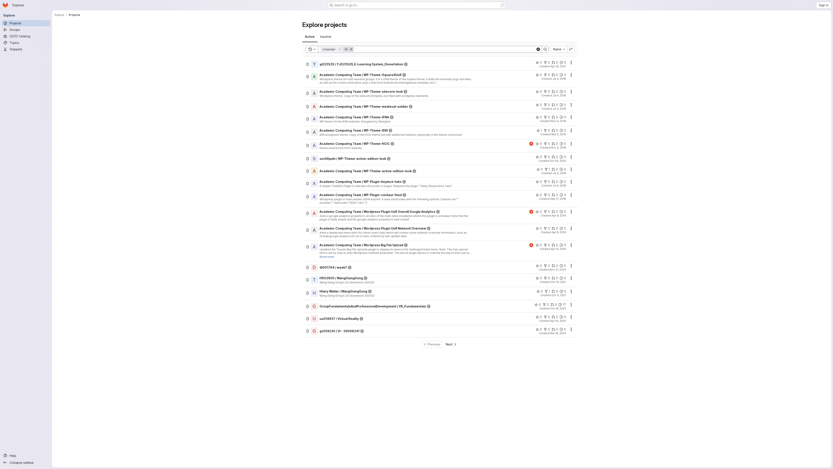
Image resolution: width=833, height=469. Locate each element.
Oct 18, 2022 (558, 308)
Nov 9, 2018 (558, 121)
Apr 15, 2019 (558, 249)
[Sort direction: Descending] (571, 49)
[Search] (545, 49)
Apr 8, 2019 (559, 232)
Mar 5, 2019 (558, 134)
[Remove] (351, 49)
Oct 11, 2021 (558, 295)
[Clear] (538, 49)
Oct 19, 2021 (558, 282)
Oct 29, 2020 (558, 160)
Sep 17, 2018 (558, 198)
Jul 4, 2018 (559, 78)
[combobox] (558, 49)
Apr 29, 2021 (558, 66)
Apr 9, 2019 (559, 215)
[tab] (309, 36)
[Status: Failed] (531, 143)
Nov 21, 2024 (558, 269)
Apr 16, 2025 (558, 320)
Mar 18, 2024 (558, 333)
